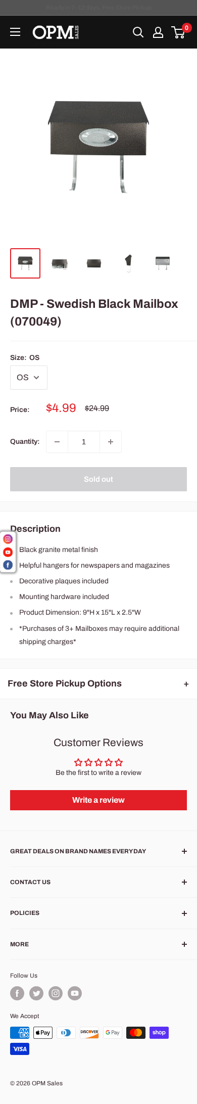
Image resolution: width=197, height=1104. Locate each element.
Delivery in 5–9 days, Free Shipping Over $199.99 (98, 7)
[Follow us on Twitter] (36, 993)
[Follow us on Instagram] (55, 993)
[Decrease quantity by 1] (57, 441)
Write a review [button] (98, 800)
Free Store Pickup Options (65, 683)
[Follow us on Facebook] (17, 993)
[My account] (158, 32)
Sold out (98, 479)
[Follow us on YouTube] (75, 993)
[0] (178, 32)
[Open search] (138, 32)
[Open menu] (15, 32)
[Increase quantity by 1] (110, 441)
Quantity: (25, 441)
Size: (24, 357)
